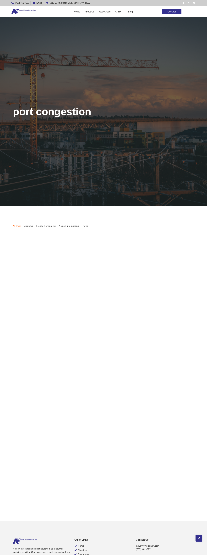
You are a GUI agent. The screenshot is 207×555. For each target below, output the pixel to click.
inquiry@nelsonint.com (147, 545)
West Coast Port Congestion (36, 339)
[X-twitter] (188, 3)
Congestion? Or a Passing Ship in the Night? (49, 485)
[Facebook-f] (183, 3)
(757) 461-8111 (144, 549)
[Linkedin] (193, 3)
